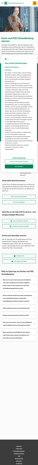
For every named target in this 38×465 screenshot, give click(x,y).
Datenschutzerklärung (12, 67)
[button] (19, 284)
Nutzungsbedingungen (19, 451)
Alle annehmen (19, 166)
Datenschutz (19, 448)
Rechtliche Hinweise (19, 453)
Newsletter (19, 461)
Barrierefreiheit (19, 458)
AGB (19, 456)
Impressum (19, 446)
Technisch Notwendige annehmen (19, 161)
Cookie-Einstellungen (19, 158)
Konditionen (19, 463)
